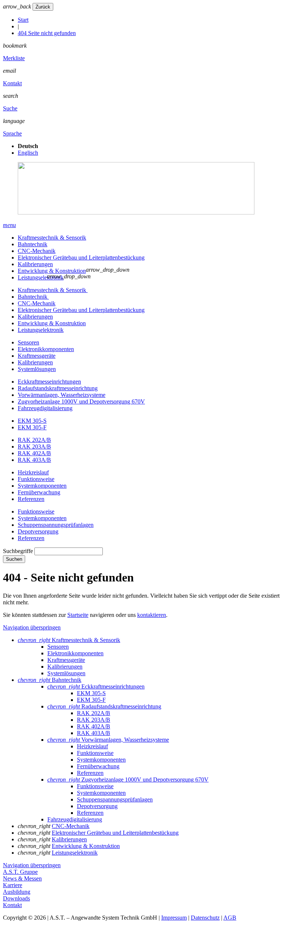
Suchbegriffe (18, 551)
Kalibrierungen (35, 264)
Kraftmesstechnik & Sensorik (52, 237)
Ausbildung (16, 892)
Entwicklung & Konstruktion (52, 271)
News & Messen (22, 878)
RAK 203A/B (34, 446)
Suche (10, 108)
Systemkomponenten (42, 486)
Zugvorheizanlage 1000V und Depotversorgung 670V (81, 401)
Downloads (16, 898)
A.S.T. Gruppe (20, 872)
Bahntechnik (32, 244)
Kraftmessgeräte (36, 356)
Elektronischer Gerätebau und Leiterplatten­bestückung (81, 257)
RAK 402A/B (34, 453)
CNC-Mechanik (36, 251)
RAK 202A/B (34, 440)
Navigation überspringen (32, 627)
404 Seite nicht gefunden (47, 33)
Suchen (14, 559)
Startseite (77, 615)
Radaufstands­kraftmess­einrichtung (58, 388)
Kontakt (12, 83)
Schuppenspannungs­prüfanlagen (56, 525)
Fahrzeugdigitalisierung (45, 408)
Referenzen (31, 499)
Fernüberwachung (39, 492)
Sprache (12, 133)
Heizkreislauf (33, 472)
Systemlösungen (37, 369)
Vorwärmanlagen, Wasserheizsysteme (61, 395)
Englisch (28, 153)
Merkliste (14, 58)
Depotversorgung (38, 531)
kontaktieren (151, 615)
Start (23, 20)
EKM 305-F (32, 427)
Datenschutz (205, 917)
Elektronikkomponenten (46, 349)
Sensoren (28, 342)
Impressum (174, 917)
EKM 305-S (32, 421)
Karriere (12, 885)
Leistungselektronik (41, 277)
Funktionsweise (36, 479)
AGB (229, 917)
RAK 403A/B (34, 460)
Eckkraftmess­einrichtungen (49, 381)
